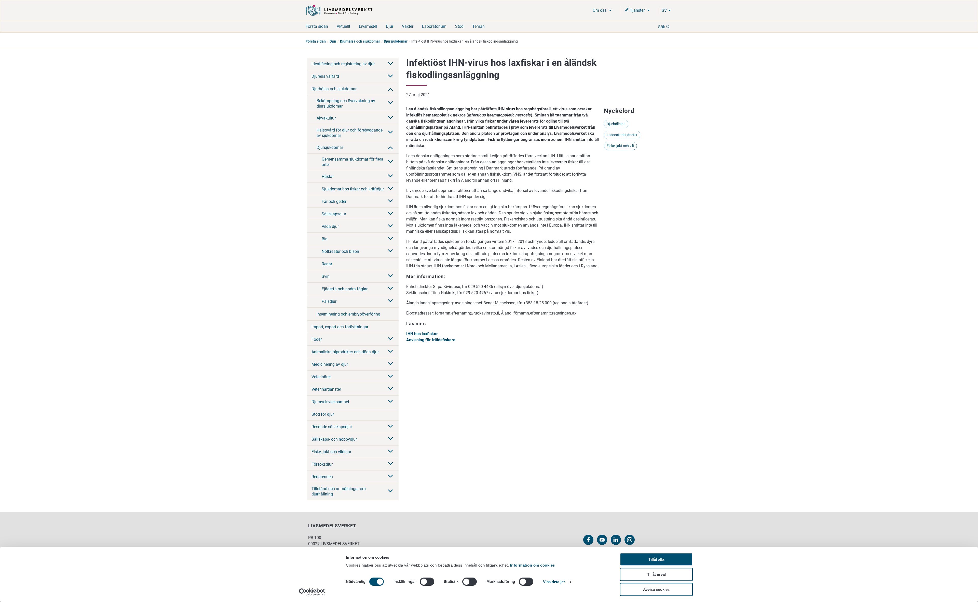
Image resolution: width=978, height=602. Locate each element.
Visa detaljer (554, 582)
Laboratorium (434, 26)
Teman (478, 26)
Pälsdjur (329, 301)
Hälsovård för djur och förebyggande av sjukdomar (350, 133)
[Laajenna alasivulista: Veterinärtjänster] (390, 389)
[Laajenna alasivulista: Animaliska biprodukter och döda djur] (390, 352)
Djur (389, 26)
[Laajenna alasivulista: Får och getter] (390, 201)
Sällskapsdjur (334, 214)
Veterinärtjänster (326, 389)
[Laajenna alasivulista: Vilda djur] (390, 226)
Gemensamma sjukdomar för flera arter (352, 162)
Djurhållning (616, 124)
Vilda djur (330, 226)
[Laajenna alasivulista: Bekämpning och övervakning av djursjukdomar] (390, 103)
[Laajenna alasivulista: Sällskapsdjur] (390, 214)
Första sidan (317, 26)
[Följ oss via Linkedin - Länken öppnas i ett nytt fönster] (616, 540)
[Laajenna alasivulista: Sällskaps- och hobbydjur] (390, 439)
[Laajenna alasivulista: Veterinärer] (390, 377)
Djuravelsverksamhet (330, 401)
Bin (325, 239)
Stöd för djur (322, 414)
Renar (327, 263)
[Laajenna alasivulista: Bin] (390, 239)
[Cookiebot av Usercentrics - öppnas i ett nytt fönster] (312, 592)
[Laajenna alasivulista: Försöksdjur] (390, 464)
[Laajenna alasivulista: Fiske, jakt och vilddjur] (390, 451)
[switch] (427, 582)
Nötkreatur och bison (340, 251)
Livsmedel (368, 26)
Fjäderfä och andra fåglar (345, 288)
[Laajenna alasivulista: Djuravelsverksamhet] (390, 402)
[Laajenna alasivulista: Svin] (390, 276)
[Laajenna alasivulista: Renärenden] (390, 476)
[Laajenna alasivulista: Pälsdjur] (390, 301)
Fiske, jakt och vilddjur (331, 451)
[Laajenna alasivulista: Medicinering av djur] (390, 364)
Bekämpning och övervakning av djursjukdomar (346, 103)
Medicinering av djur (329, 364)
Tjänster (637, 10)
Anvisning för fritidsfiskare (430, 339)
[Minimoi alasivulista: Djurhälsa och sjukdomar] (390, 89)
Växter (407, 26)
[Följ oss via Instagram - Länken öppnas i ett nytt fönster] (629, 540)
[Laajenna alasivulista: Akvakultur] (390, 118)
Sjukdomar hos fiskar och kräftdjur (353, 189)
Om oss (600, 10)
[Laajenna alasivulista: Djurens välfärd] (390, 76)
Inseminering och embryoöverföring (348, 314)
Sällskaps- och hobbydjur (334, 439)
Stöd (459, 26)
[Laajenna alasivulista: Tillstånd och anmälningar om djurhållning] (390, 491)
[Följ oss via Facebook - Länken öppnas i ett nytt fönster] (588, 540)
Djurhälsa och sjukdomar (360, 41)
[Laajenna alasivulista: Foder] (390, 339)
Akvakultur (326, 118)
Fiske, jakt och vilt (620, 146)
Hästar (328, 176)
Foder (316, 339)
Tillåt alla (656, 559)
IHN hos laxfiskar (422, 333)
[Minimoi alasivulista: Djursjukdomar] (390, 147)
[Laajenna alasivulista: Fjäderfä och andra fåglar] (390, 289)
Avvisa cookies (656, 589)
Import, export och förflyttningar (339, 326)
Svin (326, 276)
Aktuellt (343, 26)
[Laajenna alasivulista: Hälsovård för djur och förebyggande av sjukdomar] (390, 132)
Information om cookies (532, 565)
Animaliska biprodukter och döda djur (345, 351)
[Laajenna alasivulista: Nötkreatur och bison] (390, 251)
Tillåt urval (656, 574)
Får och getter (334, 201)
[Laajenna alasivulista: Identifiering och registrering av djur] (390, 64)
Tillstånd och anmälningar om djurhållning (338, 491)
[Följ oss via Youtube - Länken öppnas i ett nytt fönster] (602, 540)
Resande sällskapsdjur (331, 426)
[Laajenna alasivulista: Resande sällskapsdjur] (390, 426)
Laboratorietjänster (622, 135)
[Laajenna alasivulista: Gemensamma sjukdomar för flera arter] (390, 162)
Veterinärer (321, 376)
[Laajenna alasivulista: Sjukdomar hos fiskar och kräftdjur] (390, 189)
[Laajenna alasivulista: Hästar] (390, 176)
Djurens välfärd (325, 76)
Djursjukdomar (396, 41)
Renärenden (322, 476)
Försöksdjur (322, 464)
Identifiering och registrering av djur (343, 63)
